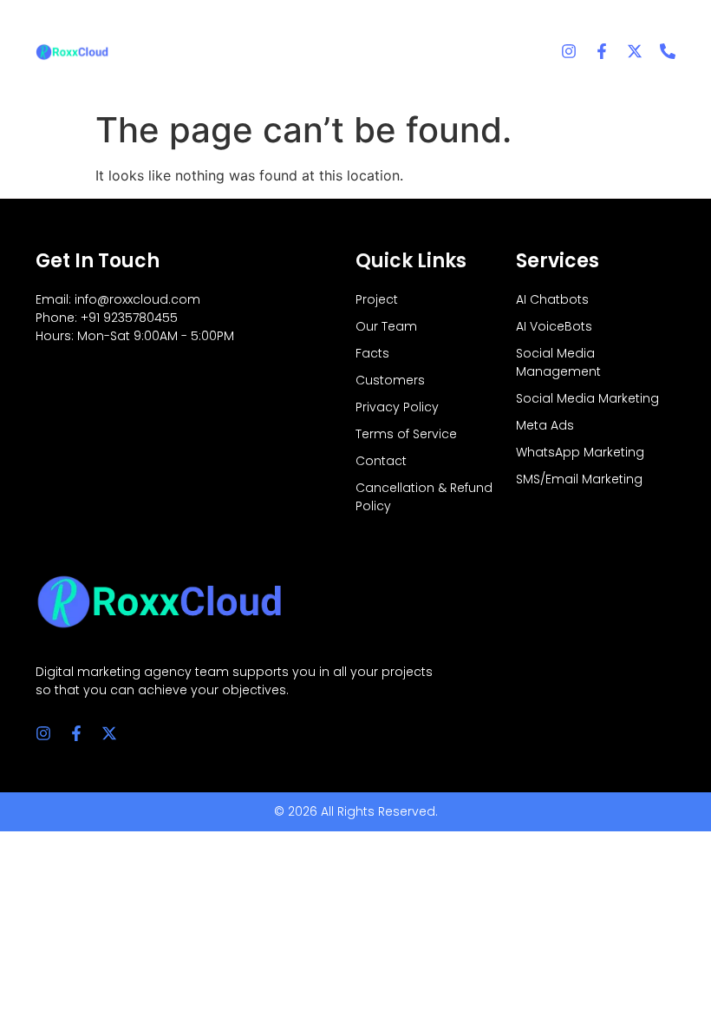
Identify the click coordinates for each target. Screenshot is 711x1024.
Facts (372, 353)
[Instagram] (569, 51)
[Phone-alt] (667, 51)
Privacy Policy (397, 407)
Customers (390, 380)
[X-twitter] (635, 51)
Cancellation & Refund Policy (424, 497)
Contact (381, 460)
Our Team (386, 326)
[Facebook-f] (602, 51)
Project (377, 299)
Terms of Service (406, 434)
